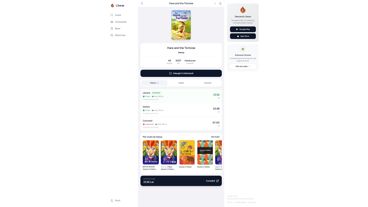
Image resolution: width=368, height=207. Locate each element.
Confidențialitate (240, 202)
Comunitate (121, 22)
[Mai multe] (215, 3)
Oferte (154, 83)
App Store (244, 36)
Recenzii (207, 83)
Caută (118, 15)
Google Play (244, 29)
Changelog (252, 202)
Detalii (181, 83)
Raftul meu (120, 35)
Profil (117, 200)
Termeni (230, 202)
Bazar (117, 28)
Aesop (181, 52)
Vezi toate (215, 137)
